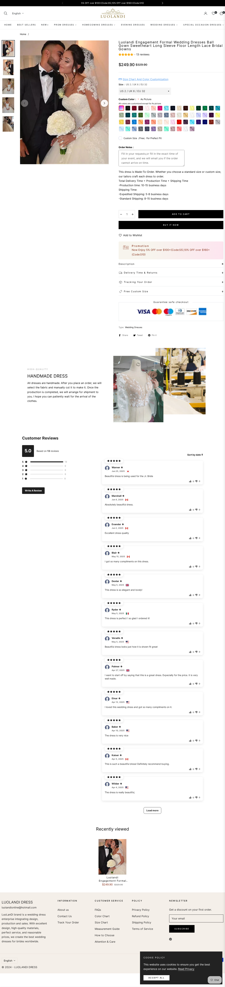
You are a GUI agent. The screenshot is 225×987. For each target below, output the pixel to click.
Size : (133, 84)
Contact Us (64, 916)
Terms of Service (142, 928)
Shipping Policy (141, 922)
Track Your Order (68, 922)
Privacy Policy (141, 909)
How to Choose (104, 935)
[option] (64, 102)
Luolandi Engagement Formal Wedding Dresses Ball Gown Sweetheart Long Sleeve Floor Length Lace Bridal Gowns (112, 879)
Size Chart (101, 922)
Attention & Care (105, 941)
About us (63, 909)
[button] (6, 13)
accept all (156, 977)
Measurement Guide (107, 928)
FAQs (98, 909)
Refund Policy (140, 916)
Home (23, 34)
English (16, 13)
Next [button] (104, 103)
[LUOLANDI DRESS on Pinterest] (170, 939)
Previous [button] (24, 103)
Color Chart (102, 916)
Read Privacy (186, 969)
